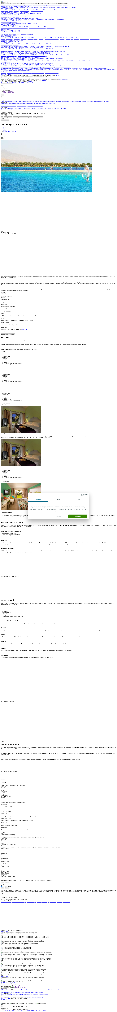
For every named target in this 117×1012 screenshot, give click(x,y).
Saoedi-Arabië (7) (4, 63)
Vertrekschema (13, 106)
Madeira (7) (53, 7)
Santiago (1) (19, 6)
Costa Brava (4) (17, 39)
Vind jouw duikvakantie (6, 103)
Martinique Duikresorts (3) (12, 22)
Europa (42, 108)
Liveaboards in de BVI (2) (21, 13)
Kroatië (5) (3, 32)
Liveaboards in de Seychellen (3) (29, 48)
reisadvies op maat (12, 109)
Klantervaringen (93, 101)
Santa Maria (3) (23, 7)
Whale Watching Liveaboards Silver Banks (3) (36, 15)
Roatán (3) (8, 18)
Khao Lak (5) (15, 73)
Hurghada (11, 902)
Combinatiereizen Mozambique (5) (61, 46)
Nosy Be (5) (10, 42)
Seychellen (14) (4, 48)
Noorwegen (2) (4, 35)
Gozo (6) (18, 34)
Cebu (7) (23, 68)
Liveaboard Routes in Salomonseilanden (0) (54, 58)
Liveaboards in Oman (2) (24, 47)
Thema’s (50, 103)
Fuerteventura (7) (21, 5)
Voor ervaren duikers (56, 989)
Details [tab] (58, 499)
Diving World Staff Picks (8, 92)
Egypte (57, 75)
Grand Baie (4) (9, 45)
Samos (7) (15, 30)
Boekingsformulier (49, 101)
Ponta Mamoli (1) (50, 46)
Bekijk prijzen (39, 117)
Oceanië (53, 108)
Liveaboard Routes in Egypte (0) (91, 60)
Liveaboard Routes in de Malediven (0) (42, 43)
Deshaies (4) (10, 17)
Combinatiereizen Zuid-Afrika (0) (59, 51)
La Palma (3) (35, 5)
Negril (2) (15, 20)
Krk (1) (7, 32)
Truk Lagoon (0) (14, 56)
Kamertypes (15, 117)
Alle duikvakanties (5, 82)
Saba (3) (2, 24)
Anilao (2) (9, 68)
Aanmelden (25, 1009)
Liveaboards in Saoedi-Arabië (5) (29, 63)
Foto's (5, 117)
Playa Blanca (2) (48, 5)
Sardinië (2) (6, 31)
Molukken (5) (61, 69)
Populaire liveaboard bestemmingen (35, 106)
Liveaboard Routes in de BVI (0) (34, 13)
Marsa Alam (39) (40, 60)
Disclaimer (15, 1010)
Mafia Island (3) (10, 50)
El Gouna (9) (14, 60)
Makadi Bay (39, 902)
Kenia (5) (3, 41)
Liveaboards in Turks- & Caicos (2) (20, 28)
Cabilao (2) (18, 68)
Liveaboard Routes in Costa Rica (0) (42, 64)
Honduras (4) (3, 18)
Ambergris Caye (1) (9, 11)
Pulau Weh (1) (76, 69)
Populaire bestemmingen (8, 91)
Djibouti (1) (3, 59)
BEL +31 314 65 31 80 (6, 998)
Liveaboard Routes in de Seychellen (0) (45, 48)
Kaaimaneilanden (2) (5, 19)
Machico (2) (64, 7)
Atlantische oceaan (26, 108)
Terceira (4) (35, 7)
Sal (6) (15, 6)
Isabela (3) (19, 65)
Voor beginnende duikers (46, 989)
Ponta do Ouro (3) (19, 46)
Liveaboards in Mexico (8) (49, 67)
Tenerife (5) (65, 5)
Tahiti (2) (34, 54)
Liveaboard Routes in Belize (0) (37, 11)
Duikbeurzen (100, 101)
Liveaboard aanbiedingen (22, 106)
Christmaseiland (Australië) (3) (7, 40)
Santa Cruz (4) (32, 65)
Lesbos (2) (10, 30)
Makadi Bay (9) (32, 60)
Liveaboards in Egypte (31, 902)
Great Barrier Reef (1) (19, 52)
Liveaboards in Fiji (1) (33, 53)
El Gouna (3, 902)
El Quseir (7, 902)
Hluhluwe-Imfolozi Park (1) (46, 51)
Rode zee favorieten (15, 994)
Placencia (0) (16, 11)
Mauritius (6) (3, 45)
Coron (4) (27, 68)
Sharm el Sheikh (66, 902)
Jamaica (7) (3, 20)
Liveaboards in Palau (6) (20, 57)
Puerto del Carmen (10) (57, 5)
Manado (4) (55, 69)
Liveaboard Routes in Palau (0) (32, 57)
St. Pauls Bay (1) (29, 34)
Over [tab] (79, 499)
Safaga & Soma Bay (52, 902)
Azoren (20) (9, 7)
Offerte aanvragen (4, 334)
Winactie (54, 103)
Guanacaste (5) (10, 64)
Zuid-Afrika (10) (4, 51)
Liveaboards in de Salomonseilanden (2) (36, 58)
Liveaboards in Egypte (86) (78, 60)
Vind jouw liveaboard (5, 106)
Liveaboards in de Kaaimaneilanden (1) (35, 19)
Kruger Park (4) (36, 51)
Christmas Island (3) (18, 40)
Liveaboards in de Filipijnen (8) (70, 68)
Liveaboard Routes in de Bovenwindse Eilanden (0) (38, 26)
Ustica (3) (20, 31)
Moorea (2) (24, 54)
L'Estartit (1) (30, 39)
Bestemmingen (4, 997)
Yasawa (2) (26, 53)
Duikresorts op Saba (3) (9, 24)
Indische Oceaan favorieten (33, 994)
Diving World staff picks (6, 994)
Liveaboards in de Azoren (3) (45, 7)
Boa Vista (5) (10, 6)
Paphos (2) (7, 29)
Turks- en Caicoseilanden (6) (7, 28)
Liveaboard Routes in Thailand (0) (52, 73)
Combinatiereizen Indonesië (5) (25, 70)
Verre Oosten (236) (63, 3)
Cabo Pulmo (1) (16, 67)
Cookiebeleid (10, 1010)
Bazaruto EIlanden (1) (41, 46)
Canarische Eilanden (63, 79)
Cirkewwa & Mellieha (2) (10, 34)
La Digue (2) (10, 48)
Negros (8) (38, 68)
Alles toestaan (78, 516)
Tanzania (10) (3, 50)
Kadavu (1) (10, 53)
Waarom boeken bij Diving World (16, 101)
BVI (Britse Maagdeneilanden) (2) (8, 13)
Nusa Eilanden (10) (68, 69)
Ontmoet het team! (27, 997)
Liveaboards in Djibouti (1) (11, 59)
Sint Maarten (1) (4, 26)
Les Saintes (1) (16, 17)
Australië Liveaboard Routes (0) (42, 52)
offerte (34, 117)
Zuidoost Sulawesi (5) (98, 69)
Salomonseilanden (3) (5, 58)
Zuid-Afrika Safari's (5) (27, 51)
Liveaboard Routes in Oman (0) (36, 47)
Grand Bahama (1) (16, 9)
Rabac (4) (11, 32)
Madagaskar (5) (4, 42)
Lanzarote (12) (41, 5)
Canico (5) (59, 7)
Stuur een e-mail (11, 111)
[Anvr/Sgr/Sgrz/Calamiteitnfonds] (22, 985)
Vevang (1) (15, 35)
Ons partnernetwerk (28, 101)
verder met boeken (4, 119)
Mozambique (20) (4, 46)
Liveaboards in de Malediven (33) (26, 43)
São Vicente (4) (25, 6)
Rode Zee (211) (47, 3)
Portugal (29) (3, 7)
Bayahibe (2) (16, 15)
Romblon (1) (51, 68)
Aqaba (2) (8, 62)
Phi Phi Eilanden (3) (27, 73)
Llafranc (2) (36, 39)
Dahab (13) (8, 60)
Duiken (26, 117)
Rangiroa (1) (29, 54)
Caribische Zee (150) (16, 3)
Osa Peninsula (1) (17, 64)
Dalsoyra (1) (10, 35)
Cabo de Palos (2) (9, 39)
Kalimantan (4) (39, 69)
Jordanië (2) (3, 62)
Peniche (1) (69, 7)
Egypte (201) (3, 60)
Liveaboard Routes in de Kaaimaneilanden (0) (54, 19)
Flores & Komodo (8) (30, 69)
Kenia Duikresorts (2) (9, 41)
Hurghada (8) (26, 60)
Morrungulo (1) (33, 46)
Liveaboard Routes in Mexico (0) (63, 67)
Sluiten (2, 95)
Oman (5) (3, 47)
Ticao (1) (61, 68)
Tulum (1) (30, 23)
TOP (2, 117)
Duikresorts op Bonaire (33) (12, 12)
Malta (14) (3, 34)
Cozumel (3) (16, 23)
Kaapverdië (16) (4, 6)
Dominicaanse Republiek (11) (7, 15)
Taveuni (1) (15, 53)
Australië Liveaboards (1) (30, 52)
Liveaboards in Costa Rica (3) (28, 64)
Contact (107, 101)
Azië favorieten (23, 994)
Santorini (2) (20, 30)
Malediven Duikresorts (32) (13, 43)
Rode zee (38, 108)
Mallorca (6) (92, 39)
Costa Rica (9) (4, 64)
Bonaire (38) (3, 12)
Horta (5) (14, 7)
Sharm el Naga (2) (59, 60)
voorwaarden (24, 329)
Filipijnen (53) (4, 68)
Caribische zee (33, 108)
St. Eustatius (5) (4, 25)
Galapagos (44, 80)
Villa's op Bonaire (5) (23, 12)
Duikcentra (21, 117)
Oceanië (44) (40, 3)
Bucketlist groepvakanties (27, 103)
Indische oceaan (47, 108)
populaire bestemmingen (6, 74)
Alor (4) (9, 69)
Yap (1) (8, 56)
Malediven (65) (4, 43)
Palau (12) (3, 57)
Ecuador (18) (3, 65)
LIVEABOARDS (29, 82)
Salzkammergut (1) (11, 36)
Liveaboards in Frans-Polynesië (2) (43, 54)
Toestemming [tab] (38, 499)
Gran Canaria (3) (28, 5)
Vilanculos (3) (26, 46)
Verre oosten (63, 108)
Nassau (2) (22, 9)
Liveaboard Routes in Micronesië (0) (39, 56)
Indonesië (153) (4, 69)
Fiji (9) (2, 53)
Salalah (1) (12, 47)
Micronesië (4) (4, 56)
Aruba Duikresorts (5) (9, 8)
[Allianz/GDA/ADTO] (15, 986)
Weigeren (58, 516)
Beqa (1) (5, 53)
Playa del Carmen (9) (23, 23)
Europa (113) (23, 3)
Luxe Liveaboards (14, 992)
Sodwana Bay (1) (18, 51)
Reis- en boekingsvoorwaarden (60, 101)
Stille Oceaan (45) (55, 3)
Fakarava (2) (18, 54)
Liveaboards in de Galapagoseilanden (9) (44, 65)
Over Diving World (5, 101)
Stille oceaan (57, 108)
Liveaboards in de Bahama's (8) (32, 9)
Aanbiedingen (45, 103)
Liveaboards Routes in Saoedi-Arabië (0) (45, 63)
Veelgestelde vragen (85, 101)
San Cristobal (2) (25, 65)
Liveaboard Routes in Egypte (20, 902)
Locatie (30, 117)
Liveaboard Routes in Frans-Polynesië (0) (61, 54)
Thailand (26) (3, 73)
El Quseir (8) (20, 60)
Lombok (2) (50, 69)
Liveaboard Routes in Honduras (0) (31, 18)
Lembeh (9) (44, 69)
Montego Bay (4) (9, 20)
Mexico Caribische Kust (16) (7, 23)
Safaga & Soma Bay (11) (49, 60)
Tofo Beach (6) (11, 46)
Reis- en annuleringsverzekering (74, 101)
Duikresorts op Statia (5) (13, 25)
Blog (41, 997)
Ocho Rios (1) (21, 20)
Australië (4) (3, 52)
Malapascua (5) (33, 68)
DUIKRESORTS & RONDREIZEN (17, 82)
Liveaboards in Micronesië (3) (24, 56)
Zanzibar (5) (16, 50)
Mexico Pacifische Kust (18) (7, 67)
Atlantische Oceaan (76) (6, 3)
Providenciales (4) (51, 28)
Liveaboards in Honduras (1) (17, 18)
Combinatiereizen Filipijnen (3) (100, 68)
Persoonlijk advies (4, 931)
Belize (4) (3, 11)
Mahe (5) (15, 48)
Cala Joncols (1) (24, 39)
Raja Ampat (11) (83, 69)
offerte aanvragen (4, 109)
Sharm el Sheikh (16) (67, 60)
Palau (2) (12, 31)
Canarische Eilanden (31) (6, 5)
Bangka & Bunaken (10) (20, 69)
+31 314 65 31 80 (4, 111)
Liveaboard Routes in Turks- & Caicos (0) (38, 28)
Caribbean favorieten (43, 994)
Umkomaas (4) (11, 51)
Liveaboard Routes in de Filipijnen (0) (85, 68)
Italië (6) (2, 31)
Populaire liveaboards (29, 992)
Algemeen (10, 117)
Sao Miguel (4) (30, 7)
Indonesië (29, 81)
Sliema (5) (23, 34)
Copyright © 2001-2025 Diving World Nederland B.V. (34, 1010)
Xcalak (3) (35, 23)
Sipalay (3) (57, 68)
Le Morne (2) (16, 45)
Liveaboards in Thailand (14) (38, 73)
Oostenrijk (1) (3, 36)
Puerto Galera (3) (45, 68)
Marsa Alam (44, 902)
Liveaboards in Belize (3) (25, 11)
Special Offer (3, 1008)
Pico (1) (17, 7)
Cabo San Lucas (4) (24, 67)
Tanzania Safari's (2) (23, 50)
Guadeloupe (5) (4, 17)
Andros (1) (9, 9)
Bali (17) (13, 69)
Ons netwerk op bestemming (39, 101)
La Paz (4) (31, 67)
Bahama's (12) (4, 9)
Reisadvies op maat (37, 103)
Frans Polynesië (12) (5, 54)
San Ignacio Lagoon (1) (39, 67)
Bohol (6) (14, 68)
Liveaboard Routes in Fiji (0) (45, 53)
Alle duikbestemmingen (6, 108)
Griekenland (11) (4, 30)
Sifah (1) (16, 47)
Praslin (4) (20, 48)
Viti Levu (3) (21, 53)
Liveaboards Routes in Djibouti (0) (25, 59)
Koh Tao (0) (9, 73)
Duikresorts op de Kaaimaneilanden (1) (18, 19)
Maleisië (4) (3, 71)
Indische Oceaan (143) (32, 3)
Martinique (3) (4, 22)
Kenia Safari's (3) (18, 41)
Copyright (20, 1010)
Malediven (34, 77)
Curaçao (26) (3, 14)
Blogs (104, 101)
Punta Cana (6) (22, 15)
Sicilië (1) (16, 31)
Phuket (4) (20, 73)
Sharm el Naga (60, 902)
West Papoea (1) (90, 69)
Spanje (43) (3, 39)
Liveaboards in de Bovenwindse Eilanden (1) (17, 26)
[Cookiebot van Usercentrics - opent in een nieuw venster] (81, 495)
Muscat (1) (7, 47)
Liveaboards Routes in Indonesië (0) (10, 70)
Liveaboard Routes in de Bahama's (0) (47, 9)
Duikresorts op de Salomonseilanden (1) (18, 58)
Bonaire (49, 76)
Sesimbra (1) (74, 7)
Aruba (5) (3, 8)
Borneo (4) (8, 71)
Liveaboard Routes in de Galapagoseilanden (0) (63, 65)
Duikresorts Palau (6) (9, 57)
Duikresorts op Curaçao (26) (12, 14)
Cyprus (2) (3, 29)
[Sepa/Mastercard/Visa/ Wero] (19, 987)
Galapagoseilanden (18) (11, 65)
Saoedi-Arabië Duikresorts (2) (14, 63)
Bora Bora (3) (13, 54)
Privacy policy (4, 1010)
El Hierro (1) (14, 5)
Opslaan (6, 848)
